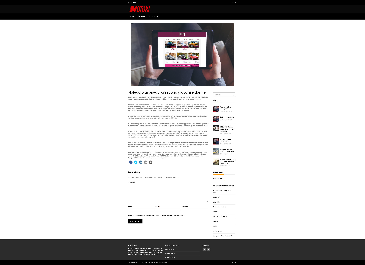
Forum (215, 212)
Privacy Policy (170, 257)
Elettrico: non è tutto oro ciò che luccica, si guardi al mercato (227, 128)
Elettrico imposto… (227, 117)
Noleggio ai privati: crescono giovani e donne (167, 92)
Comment (131, 182)
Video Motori (217, 231)
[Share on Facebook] (131, 163)
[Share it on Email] (145, 163)
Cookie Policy (170, 253)
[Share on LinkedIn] (140, 163)
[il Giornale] (134, 2)
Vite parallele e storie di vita (223, 236)
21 (231, 120)
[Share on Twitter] (135, 163)
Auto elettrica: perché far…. (225, 140)
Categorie (153, 16)
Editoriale (216, 202)
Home (132, 16)
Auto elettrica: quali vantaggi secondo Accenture (227, 161)
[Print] (150, 163)
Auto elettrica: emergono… (225, 108)
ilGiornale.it (150, 249)
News (215, 226)
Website (185, 206)
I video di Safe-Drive (220, 216)
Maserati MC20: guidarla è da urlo (227, 150)
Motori (215, 221)
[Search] (233, 94)
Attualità (216, 197)
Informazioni (169, 249)
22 (231, 111)
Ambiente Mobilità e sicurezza (223, 186)
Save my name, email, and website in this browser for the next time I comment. (156, 215)
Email (157, 206)
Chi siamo (141, 16)
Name (131, 206)
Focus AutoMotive (219, 207)
